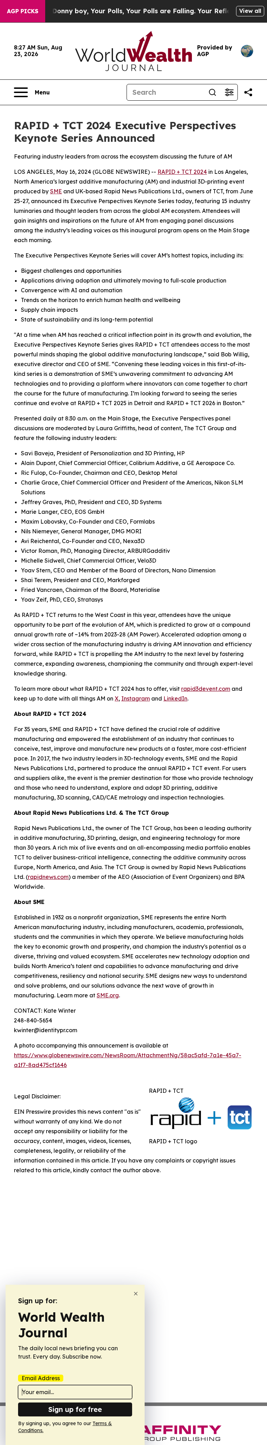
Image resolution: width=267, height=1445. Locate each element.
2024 (199, 171)
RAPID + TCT (174, 171)
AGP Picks (22, 11)
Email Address (41, 1378)
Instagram (135, 698)
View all (250, 10)
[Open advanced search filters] (229, 92)
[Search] (212, 92)
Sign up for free (75, 1409)
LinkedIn (175, 698)
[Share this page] (248, 92)
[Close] (135, 1293)
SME (56, 191)
